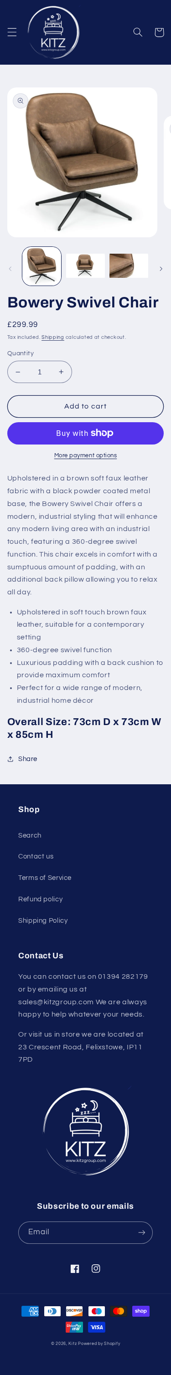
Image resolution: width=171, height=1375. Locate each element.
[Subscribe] (141, 1233)
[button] (11, 32)
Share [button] (27, 759)
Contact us (35, 856)
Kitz (72, 1344)
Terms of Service (45, 877)
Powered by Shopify (99, 1344)
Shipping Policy (42, 920)
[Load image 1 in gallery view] (41, 266)
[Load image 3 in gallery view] (128, 266)
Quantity (20, 353)
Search (29, 835)
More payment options (85, 456)
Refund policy (40, 899)
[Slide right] (161, 269)
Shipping (52, 337)
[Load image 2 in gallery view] (85, 266)
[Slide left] (10, 269)
